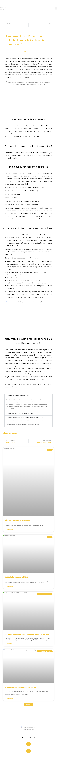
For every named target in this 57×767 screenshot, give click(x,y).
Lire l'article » (9, 529)
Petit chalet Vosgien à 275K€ (16, 577)
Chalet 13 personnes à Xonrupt (17, 520)
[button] (28, 704)
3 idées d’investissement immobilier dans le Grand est (27, 634)
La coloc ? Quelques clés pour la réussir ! (21, 687)
